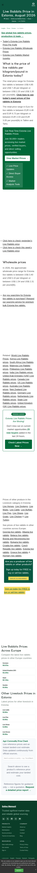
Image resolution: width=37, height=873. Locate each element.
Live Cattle (15, 510)
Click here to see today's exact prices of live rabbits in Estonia (18, 98)
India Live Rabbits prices (21, 372)
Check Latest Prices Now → (18, 444)
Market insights (6, 827)
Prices (29, 18)
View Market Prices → (17, 158)
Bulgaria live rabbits (19, 542)
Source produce (7, 833)
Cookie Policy (24, 850)
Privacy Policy (24, 844)
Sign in (4, 850)
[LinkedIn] (3, 818)
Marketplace (5, 830)
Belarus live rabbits (19, 535)
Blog (21, 836)
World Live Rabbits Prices (18, 18)
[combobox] (18, 758)
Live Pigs (7, 513)
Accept (19, 870)
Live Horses (8, 506)
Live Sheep (18, 513)
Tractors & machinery (8, 836)
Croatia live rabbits (11, 545)
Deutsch (24, 858)
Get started (5, 847)
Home (7, 18)
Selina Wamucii (9, 806)
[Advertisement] (18, 213)
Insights (3, 28)
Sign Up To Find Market (18, 578)
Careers (22, 830)
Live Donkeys (21, 506)
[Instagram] (15, 818)
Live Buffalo (26, 510)
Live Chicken (16, 516)
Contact (22, 833)
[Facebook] (11, 818)
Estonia (14, 21)
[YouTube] (19, 818)
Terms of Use (24, 847)
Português (31, 858)
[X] (7, 818)
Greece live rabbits (19, 552)
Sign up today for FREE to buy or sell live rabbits (17, 590)
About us (22, 827)
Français (18, 858)
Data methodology (7, 844)
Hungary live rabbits (12, 555)
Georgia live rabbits (12, 532)
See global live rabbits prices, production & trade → (16, 34)
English (12, 858)
